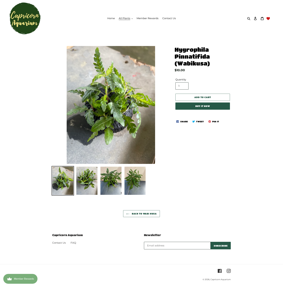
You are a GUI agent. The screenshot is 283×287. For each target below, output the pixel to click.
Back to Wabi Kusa (144, 213)
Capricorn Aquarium (220, 279)
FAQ (73, 242)
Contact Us (59, 242)
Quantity (180, 79)
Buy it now (202, 106)
